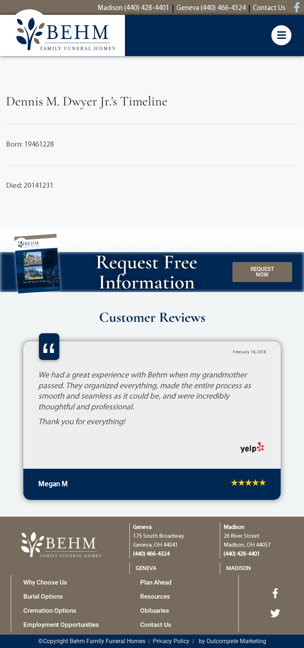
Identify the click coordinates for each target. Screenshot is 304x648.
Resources (155, 580)
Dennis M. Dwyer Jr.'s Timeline (87, 101)
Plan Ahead (156, 566)
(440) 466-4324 (151, 538)
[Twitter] (275, 597)
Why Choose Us (45, 566)
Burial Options (43, 580)
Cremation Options (49, 594)
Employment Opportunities (61, 608)
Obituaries (154, 594)
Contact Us (155, 608)
